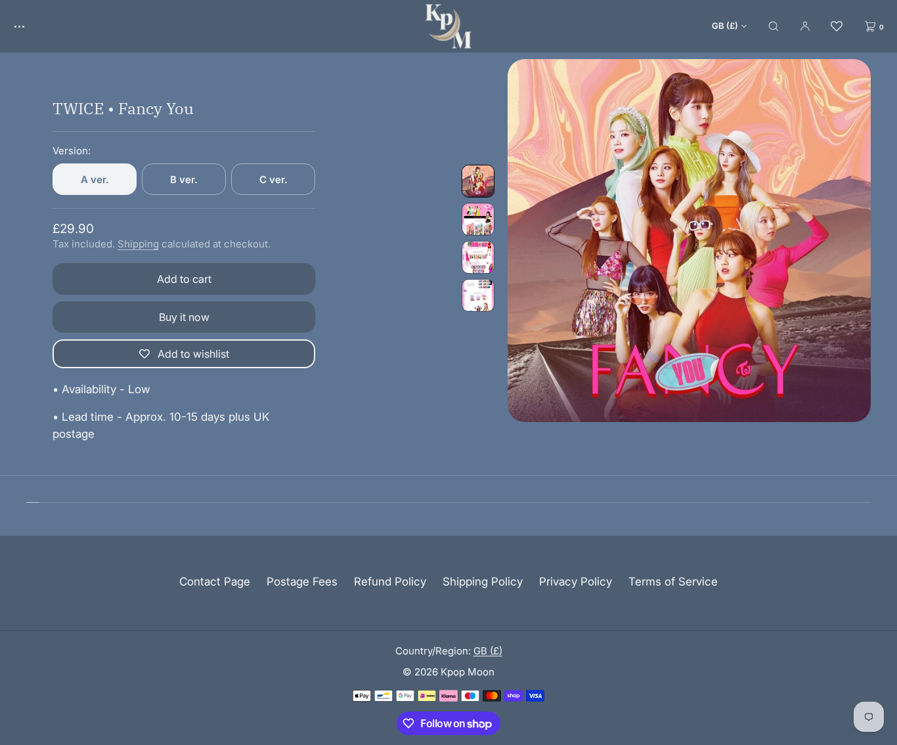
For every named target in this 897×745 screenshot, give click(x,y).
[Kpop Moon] (448, 26)
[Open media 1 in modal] (689, 240)
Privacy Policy (575, 581)
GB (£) (725, 25)
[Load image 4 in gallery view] (478, 295)
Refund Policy (390, 581)
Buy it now (184, 317)
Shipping (138, 244)
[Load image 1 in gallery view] (478, 181)
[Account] (805, 26)
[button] (773, 26)
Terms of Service (673, 581)
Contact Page (214, 581)
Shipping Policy (483, 581)
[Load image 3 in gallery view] (478, 257)
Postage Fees (302, 581)
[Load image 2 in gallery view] (478, 219)
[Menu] (29, 26)
